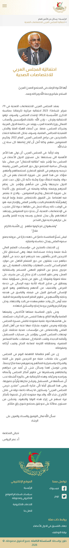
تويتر (56, 496)
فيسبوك (54, 488)
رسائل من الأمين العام (47, 19)
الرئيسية (63, 19)
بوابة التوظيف (59, 532)
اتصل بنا (28, 510)
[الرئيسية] (60, 7)
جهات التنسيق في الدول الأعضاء (50, 525)
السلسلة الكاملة (41, 540)
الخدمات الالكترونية (22, 504)
